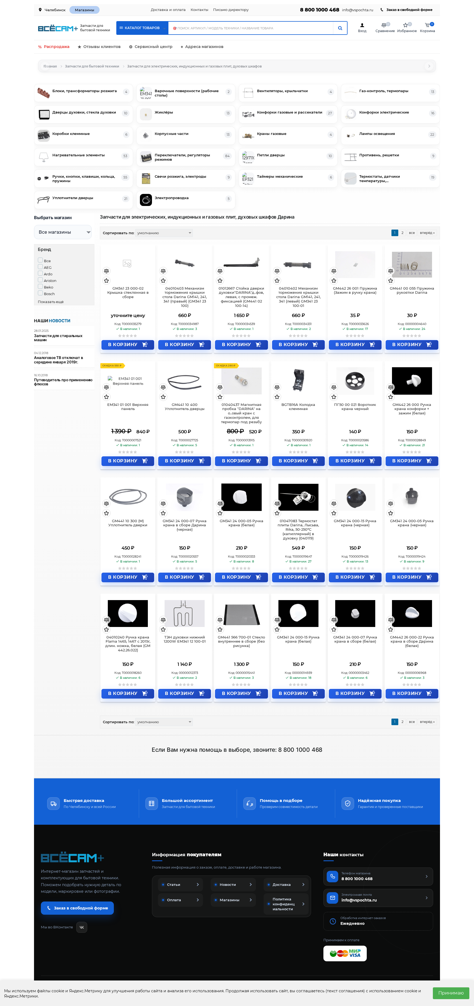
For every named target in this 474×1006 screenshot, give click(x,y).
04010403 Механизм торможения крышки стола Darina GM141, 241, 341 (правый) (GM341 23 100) (184, 297)
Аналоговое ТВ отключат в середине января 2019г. (58, 360)
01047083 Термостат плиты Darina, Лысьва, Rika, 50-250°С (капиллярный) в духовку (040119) (298, 529)
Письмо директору (231, 9)
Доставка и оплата (168, 9)
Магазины (84, 10)
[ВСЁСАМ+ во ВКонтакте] (81, 927)
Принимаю (451, 993)
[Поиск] (340, 28)
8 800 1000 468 (319, 9)
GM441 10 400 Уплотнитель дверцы (184, 407)
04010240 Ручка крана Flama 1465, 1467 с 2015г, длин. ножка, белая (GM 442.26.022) (127, 643)
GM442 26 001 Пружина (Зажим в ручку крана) (355, 290)
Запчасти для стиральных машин (58, 338)
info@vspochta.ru (357, 10)
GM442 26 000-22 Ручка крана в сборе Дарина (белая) (412, 641)
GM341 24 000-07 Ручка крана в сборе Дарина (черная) (185, 525)
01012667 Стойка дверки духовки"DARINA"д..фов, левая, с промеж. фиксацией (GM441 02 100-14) (241, 297)
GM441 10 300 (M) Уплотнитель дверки (127, 523)
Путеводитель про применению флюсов (63, 382)
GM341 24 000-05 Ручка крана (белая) (241, 523)
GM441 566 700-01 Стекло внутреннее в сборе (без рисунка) (241, 641)
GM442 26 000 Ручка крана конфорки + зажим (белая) (412, 409)
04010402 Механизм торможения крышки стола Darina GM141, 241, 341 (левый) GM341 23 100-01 (298, 297)
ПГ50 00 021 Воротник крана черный (355, 407)
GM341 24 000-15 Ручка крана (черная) (355, 523)
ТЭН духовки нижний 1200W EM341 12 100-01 (185, 639)
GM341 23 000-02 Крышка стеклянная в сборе (128, 292)
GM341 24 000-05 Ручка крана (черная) (412, 523)
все (412, 233)
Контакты (199, 9)
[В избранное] (106, 281)
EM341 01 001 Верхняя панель (127, 407)
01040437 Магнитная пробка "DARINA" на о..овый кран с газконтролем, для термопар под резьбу (241, 413)
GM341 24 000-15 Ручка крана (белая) (298, 639)
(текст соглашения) (345, 990)
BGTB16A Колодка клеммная (298, 407)
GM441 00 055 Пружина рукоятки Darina (412, 290)
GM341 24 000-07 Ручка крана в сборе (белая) (355, 639)
